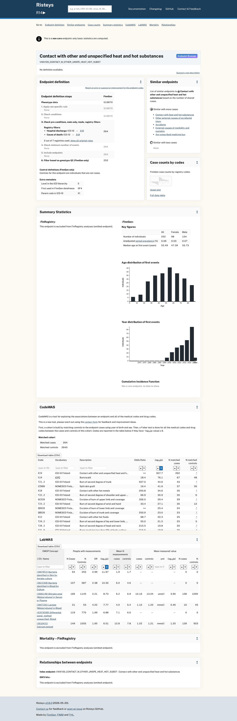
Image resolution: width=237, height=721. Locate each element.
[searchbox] (90, 8)
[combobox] (90, 8)
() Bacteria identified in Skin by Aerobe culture (47, 575)
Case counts (94, 25)
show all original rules (81, 140)
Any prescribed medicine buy (170, 134)
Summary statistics (113, 25)
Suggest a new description (188, 73)
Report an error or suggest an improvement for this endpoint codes (114, 88)
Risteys (45, 5)
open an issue (74, 708)
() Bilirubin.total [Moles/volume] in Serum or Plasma (49, 597)
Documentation (137, 8)
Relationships (168, 25)
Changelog (155, 8)
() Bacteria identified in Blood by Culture (48, 586)
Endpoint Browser (187, 56)
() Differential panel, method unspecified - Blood (49, 615)
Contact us (42, 708)
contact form (91, 422)
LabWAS (142, 25)
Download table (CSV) (49, 455)
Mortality (154, 25)
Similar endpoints (76, 25)
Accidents (161, 124)
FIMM (60, 714)
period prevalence (145, 241)
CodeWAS (130, 25)
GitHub (170, 8)
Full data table (157, 195)
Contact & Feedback (189, 8)
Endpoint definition (54, 25)
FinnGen (51, 714)
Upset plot (155, 190)
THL (71, 714)
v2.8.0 (48, 703)
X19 (82, 131)
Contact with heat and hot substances (175, 114)
